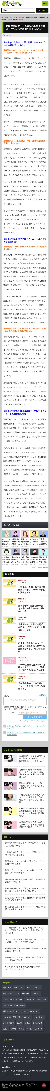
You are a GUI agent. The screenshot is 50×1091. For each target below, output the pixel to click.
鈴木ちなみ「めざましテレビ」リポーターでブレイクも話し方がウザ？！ (26, 727)
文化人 (27, 1023)
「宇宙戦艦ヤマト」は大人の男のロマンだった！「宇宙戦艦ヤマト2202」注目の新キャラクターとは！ (25, 930)
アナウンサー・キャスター (36, 660)
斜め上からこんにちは (9, 17)
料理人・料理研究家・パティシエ (14, 1011)
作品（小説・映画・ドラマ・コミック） (17, 1017)
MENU (45, 3)
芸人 (22, 988)
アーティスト (29, 999)
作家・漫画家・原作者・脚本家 (14, 1005)
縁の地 (13, 1029)
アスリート (20, 17)
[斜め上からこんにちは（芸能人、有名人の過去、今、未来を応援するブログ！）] (12, 4)
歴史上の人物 (37, 1023)
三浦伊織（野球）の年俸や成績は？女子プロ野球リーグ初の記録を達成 (31, 590)
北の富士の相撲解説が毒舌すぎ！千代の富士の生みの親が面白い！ (31, 608)
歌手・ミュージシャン (11, 994)
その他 (21, 1029)
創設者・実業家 (8, 1023)
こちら (13, 1074)
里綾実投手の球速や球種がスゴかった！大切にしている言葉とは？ (31, 686)
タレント (38, 988)
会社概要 (29, 1061)
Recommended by (37, 567)
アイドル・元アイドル (34, 1029)
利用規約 (43, 695)
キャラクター (38, 1017)
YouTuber (25, 994)
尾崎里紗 (8, 35)
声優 (15, 988)
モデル (29, 988)
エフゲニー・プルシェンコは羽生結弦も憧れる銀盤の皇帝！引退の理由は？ (26, 733)
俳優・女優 (7, 988)
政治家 (19, 1023)
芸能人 (5, 1029)
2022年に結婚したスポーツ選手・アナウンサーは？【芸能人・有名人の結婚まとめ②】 (32, 667)
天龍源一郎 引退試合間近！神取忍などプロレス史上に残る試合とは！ (31, 627)
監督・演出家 (42, 999)
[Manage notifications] (44, 1085)
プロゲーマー (34, 1011)
